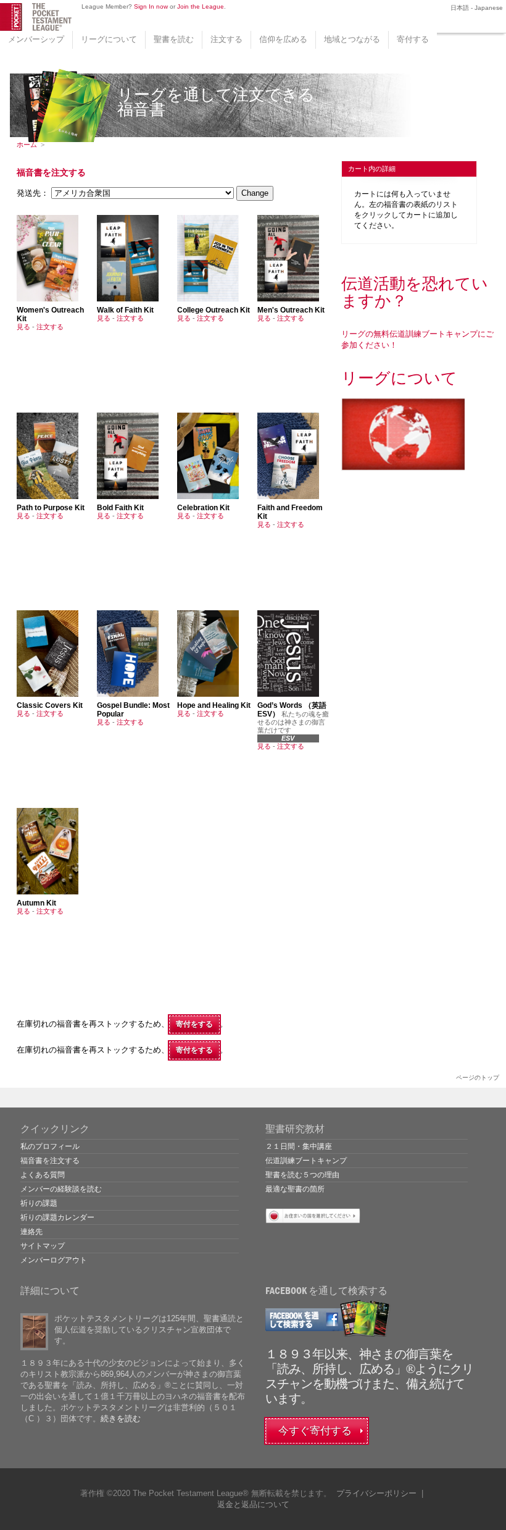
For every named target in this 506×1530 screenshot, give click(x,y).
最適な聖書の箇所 (295, 1189)
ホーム (27, 144)
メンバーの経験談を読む (61, 1189)
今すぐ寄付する (315, 1431)
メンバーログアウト (53, 1260)
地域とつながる (352, 39)
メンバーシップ (36, 39)
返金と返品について (253, 1504)
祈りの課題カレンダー (57, 1217)
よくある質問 (42, 1175)
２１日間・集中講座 (298, 1146)
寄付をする (194, 1024)
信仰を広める (283, 39)
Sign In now (151, 6)
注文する (226, 39)
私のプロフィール (50, 1146)
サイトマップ (42, 1246)
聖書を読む (174, 39)
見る (23, 326)
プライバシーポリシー (376, 1493)
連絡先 (31, 1231)
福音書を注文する (50, 1160)
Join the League (200, 6)
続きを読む (121, 1418)
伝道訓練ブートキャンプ (306, 1160)
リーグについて (109, 39)
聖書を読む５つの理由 (302, 1175)
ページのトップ (477, 1077)
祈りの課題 (38, 1203)
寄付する (413, 39)
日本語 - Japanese (476, 7)
